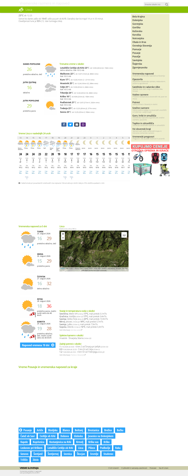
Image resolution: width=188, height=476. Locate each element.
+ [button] (63, 234)
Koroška (136, 34)
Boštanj (79, 430)
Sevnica (68, 454)
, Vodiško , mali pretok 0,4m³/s (82, 316)
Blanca (66, 430)
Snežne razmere (140, 107)
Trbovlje (64, 92)
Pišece (91, 448)
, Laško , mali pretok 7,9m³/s (78, 324)
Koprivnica (38, 442)
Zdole (36, 460)
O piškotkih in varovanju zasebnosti (134, 468)
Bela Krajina (138, 16)
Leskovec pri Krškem (31, 448)
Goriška (136, 27)
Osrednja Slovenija (142, 45)
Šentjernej (53, 454)
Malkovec (65, 73)
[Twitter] (70, 124)
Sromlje (94, 454)
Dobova (64, 436)
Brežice (108, 430)
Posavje (27, 430)
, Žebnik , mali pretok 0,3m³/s (81, 326)
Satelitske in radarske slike (146, 86)
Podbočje (105, 448)
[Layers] (124, 235)
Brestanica (93, 430)
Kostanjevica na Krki (60, 442)
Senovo (24, 454)
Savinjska (137, 60)
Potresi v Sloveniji (77, 355)
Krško (63, 96)
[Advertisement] (74, 42)
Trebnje (64, 108)
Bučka (120, 430)
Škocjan (81, 454)
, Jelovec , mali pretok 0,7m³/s (81, 321)
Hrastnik (64, 83)
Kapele (24, 442)
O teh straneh (113, 468)
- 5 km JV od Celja (79, 349)
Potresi (136, 102)
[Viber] (83, 124)
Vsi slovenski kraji (141, 128)
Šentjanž (38, 454)
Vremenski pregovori (143, 136)
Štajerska (137, 63)
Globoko (78, 436)
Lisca (80, 448)
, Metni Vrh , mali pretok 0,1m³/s (83, 313)
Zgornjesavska (139, 67)
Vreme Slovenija (29, 467)
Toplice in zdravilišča (143, 123)
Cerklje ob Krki (47, 436)
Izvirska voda (76, 330)
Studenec (108, 454)
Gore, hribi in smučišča (144, 115)
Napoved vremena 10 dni (36, 345)
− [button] (63, 237)
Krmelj (79, 442)
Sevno (63, 112)
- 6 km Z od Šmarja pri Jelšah (83, 346)
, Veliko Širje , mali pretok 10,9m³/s (83, 319)
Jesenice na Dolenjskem (100, 436)
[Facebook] (64, 124)
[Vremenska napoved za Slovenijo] (21, 11)
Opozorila (137, 79)
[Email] (76, 124)
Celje (62, 86)
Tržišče (24, 460)
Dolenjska (137, 20)
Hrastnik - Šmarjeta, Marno (75, 338)
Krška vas (93, 442)
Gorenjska (137, 23)
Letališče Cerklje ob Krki (72, 67)
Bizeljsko (53, 430)
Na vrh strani (163, 468)
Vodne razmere (140, 94)
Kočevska (137, 31)
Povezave (153, 468)
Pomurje (136, 49)
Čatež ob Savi (27, 436)
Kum (62, 79)
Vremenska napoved (143, 73)
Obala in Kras (139, 42)
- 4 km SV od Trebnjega (81, 351)
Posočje (136, 56)
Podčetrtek (65, 102)
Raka (117, 448)
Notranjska (138, 38)
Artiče (40, 430)
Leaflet (62, 268)
